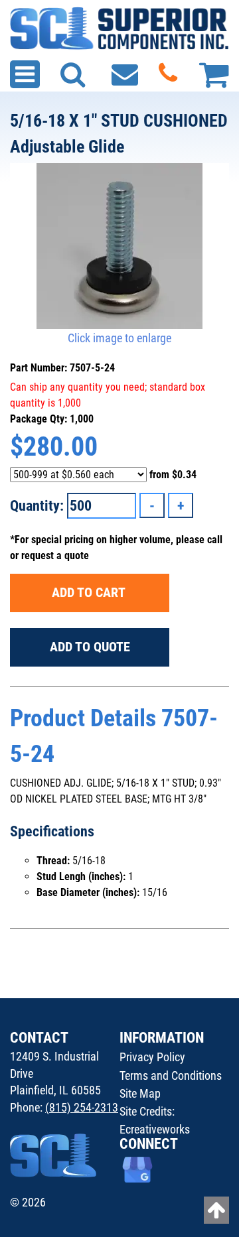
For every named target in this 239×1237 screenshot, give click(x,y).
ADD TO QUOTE (90, 647)
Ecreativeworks (155, 1129)
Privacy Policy (152, 1057)
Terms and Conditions (171, 1075)
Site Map (140, 1093)
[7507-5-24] (119, 246)
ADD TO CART (90, 592)
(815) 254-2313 (81, 1107)
